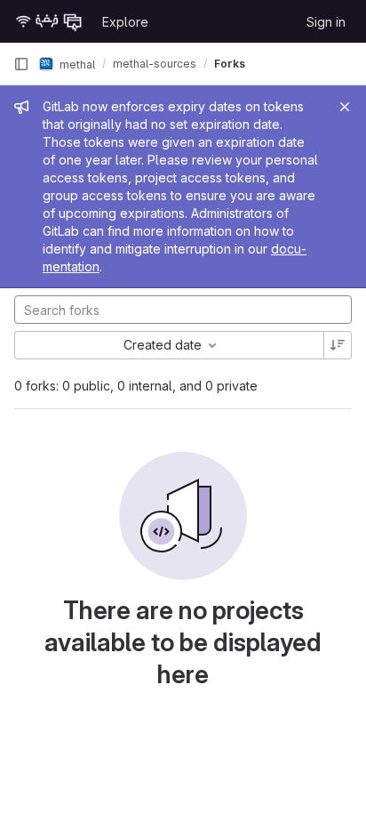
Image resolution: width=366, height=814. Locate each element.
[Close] (344, 106)
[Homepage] (49, 21)
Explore (125, 21)
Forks (229, 63)
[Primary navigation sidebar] (21, 64)
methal (76, 63)
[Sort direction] (337, 345)
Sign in (326, 21)
